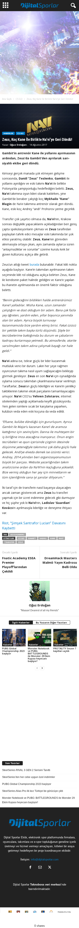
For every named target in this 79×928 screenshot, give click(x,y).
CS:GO (19, 98)
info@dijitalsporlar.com (45, 859)
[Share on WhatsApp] (49, 918)
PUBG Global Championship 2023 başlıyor (13, 651)
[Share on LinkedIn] (69, 918)
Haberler (8, 133)
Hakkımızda (64, 911)
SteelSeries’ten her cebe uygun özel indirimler (28, 777)
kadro (43, 538)
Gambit (32, 538)
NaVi (61, 538)
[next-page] (42, 668)
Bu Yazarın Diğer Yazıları (51, 622)
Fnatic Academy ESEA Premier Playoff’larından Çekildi (18, 564)
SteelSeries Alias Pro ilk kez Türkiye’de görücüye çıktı (32, 791)
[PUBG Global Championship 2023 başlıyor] (14, 637)
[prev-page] (37, 668)
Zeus (20, 542)
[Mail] (40, 867)
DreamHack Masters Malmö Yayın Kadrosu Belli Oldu (60, 562)
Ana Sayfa (7, 98)
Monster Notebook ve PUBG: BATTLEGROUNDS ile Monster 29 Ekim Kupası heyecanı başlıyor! (39, 655)
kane (52, 538)
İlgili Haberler (20, 622)
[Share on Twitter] (30, 918)
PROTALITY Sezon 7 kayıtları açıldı (64, 649)
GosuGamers (17, 534)
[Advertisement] (39, 52)
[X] (49, 867)
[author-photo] (39, 591)
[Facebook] (30, 867)
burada (34, 264)
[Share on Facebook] (10, 918)
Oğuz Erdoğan (18, 144)
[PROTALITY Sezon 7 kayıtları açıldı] (65, 637)
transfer (9, 542)
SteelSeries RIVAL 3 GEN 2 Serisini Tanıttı (26, 770)
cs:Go (21, 538)
